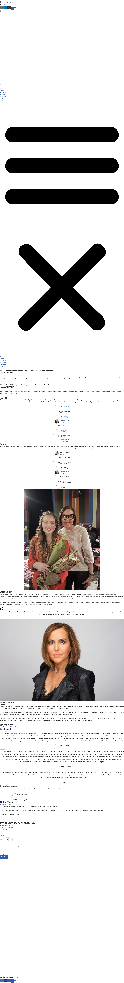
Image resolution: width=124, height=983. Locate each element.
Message (2, 854)
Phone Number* (4, 839)
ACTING (62, 408)
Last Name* (3, 835)
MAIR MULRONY (64, 421)
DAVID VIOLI (64, 430)
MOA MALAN (64, 416)
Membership (3, 96)
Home (1, 84)
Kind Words (3, 94)
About (1, 88)
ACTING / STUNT (65, 417)
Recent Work (3, 92)
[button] (62, 226)
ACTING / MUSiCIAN (62, 436)
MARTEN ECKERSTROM (64, 435)
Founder (2, 90)
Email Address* (4, 843)
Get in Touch (3, 98)
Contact (2, 100)
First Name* (3, 832)
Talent (1, 86)
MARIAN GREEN (64, 439)
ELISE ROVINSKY (65, 406)
